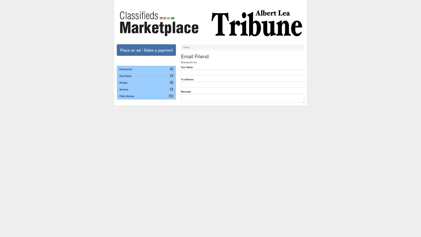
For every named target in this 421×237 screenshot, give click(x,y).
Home (186, 47)
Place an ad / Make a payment (146, 50)
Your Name (187, 67)
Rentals (123, 82)
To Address (187, 79)
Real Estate (125, 76)
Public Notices (126, 96)
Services (123, 89)
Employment (125, 69)
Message (186, 91)
